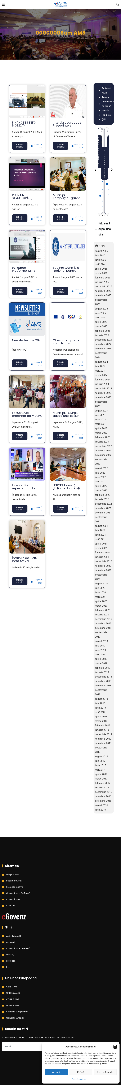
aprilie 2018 (101, 716)
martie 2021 (101, 548)
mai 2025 (100, 317)
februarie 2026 (102, 277)
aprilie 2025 (101, 322)
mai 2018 (100, 712)
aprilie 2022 (101, 486)
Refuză (80, 1072)
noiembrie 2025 (103, 291)
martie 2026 (101, 273)
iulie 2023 (100, 415)
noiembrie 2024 (103, 344)
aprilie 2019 (101, 659)
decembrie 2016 (103, 792)
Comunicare (13, 899)
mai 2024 (100, 370)
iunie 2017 (100, 765)
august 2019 (101, 641)
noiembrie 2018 (103, 681)
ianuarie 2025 (102, 335)
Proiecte (10, 960)
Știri (8, 967)
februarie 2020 (102, 610)
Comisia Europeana (17, 1011)
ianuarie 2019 (102, 672)
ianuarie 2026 (102, 282)
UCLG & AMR (12, 1005)
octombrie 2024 (103, 348)
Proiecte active (14, 886)
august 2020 (101, 583)
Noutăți (10, 954)
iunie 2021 (100, 534)
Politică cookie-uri (79, 1079)
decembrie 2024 (103, 339)
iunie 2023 (100, 419)
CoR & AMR (12, 986)
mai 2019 (100, 654)
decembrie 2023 (103, 388)
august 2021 (101, 526)
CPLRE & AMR (13, 992)
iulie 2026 (100, 255)
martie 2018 (101, 721)
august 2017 (101, 756)
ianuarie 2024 (102, 384)
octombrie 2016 (103, 800)
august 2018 (101, 698)
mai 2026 (100, 264)
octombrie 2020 (103, 570)
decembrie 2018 (103, 676)
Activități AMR (13, 935)
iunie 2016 (100, 809)
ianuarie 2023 (102, 441)
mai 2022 (100, 481)
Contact (11, 905)
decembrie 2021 (103, 503)
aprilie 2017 (101, 774)
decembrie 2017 (103, 734)
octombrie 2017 (103, 743)
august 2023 (101, 410)
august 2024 (101, 361)
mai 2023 (100, 424)
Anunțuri (10, 942)
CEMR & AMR (12, 999)
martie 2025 (101, 326)
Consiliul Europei (15, 1017)
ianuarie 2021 (102, 557)
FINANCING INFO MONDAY (24, 124)
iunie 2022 (100, 477)
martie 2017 (101, 778)
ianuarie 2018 (102, 730)
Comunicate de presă (18, 893)
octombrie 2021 (103, 512)
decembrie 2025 (103, 286)
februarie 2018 (102, 725)
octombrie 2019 (103, 628)
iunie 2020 (100, 592)
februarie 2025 (102, 330)
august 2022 (101, 468)
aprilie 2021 (101, 543)
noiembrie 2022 (103, 450)
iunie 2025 (100, 313)
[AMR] (60, 4)
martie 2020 (101, 605)
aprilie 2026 (101, 268)
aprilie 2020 (101, 601)
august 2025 (101, 308)
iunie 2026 (100, 260)
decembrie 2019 (103, 619)
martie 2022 (101, 490)
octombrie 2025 (103, 295)
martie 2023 (101, 432)
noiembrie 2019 (103, 623)
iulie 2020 (100, 588)
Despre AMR (12, 874)
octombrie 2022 (103, 455)
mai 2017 (100, 769)
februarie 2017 (102, 783)
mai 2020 (100, 596)
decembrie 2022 (103, 446)
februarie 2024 (102, 379)
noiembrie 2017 (103, 738)
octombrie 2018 (103, 685)
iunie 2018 (100, 707)
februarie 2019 (102, 667)
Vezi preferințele (105, 1072)
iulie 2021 (100, 530)
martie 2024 (101, 375)
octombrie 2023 (103, 397)
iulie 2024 (100, 366)
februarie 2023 (102, 437)
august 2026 (101, 251)
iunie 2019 (100, 650)
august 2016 (101, 805)
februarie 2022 (102, 495)
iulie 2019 (100, 645)
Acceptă (56, 1072)
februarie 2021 (102, 552)
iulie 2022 (100, 472)
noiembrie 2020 (103, 565)
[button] (115, 1046)
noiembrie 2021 (103, 508)
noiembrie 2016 (103, 796)
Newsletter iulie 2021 (27, 340)
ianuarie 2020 (102, 614)
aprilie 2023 (101, 428)
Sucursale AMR (14, 880)
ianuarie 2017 (102, 787)
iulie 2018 (100, 703)
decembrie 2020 (103, 561)
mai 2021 (100, 539)
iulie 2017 (100, 761)
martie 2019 (101, 663)
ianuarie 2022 (102, 499)
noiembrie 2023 (103, 393)
